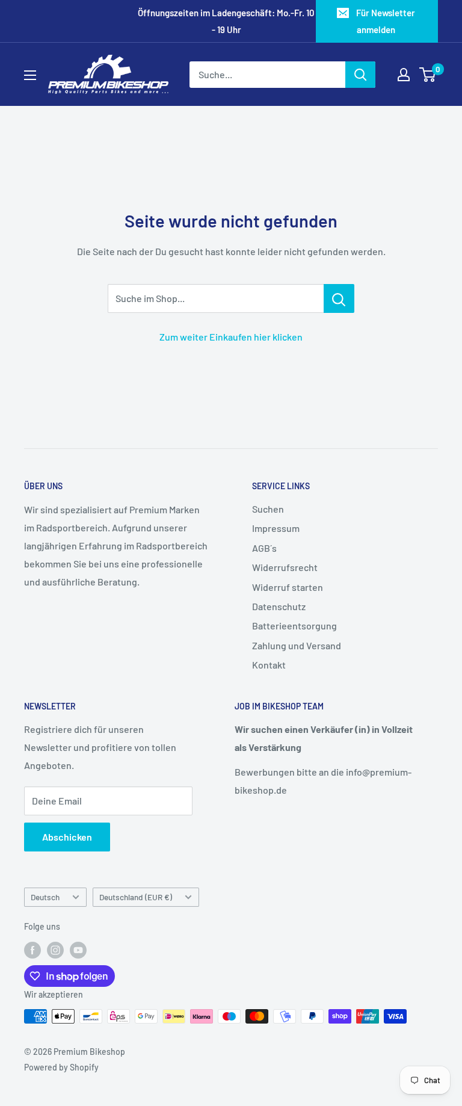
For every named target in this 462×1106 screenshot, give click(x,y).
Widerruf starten (287, 587)
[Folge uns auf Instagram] (55, 949)
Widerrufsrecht (285, 567)
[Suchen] (360, 74)
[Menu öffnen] (30, 75)
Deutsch (45, 897)
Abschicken (67, 836)
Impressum (276, 528)
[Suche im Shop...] (339, 298)
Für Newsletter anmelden (385, 21)
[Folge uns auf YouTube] (78, 949)
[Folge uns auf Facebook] (32, 949)
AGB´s (264, 548)
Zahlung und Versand (296, 645)
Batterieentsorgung (294, 625)
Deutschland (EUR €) (135, 897)
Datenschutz (279, 606)
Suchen (268, 508)
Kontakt (269, 664)
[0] (428, 74)
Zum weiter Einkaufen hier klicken (231, 336)
